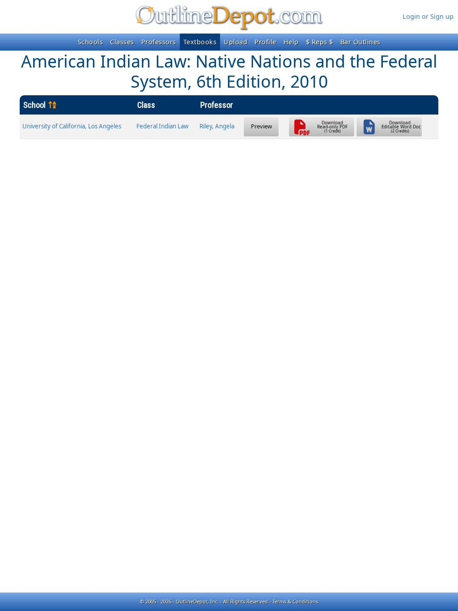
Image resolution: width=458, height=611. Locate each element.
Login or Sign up (428, 16)
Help (291, 42)
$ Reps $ (319, 42)
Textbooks (200, 42)
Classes (122, 42)
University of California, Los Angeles (71, 126)
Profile (265, 42)
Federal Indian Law (162, 126)
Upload (235, 42)
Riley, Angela (216, 126)
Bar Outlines (360, 42)
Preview (261, 126)
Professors (158, 42)
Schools (90, 42)
